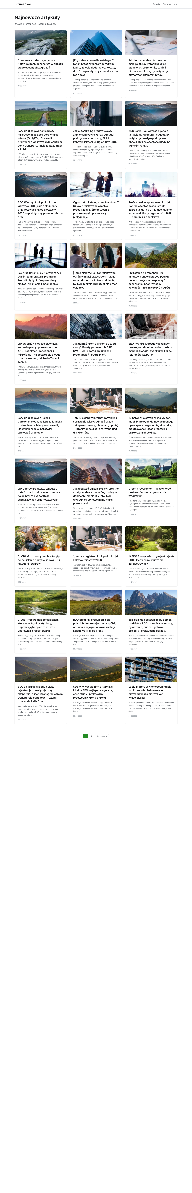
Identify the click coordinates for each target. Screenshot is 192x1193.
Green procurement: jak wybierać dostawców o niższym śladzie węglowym (150, 492)
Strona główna (170, 4)
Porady (156, 4)
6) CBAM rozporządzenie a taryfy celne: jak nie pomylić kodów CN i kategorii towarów (39, 560)
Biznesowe (22, 4)
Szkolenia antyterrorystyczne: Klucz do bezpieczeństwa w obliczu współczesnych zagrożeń (40, 64)
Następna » (102, 736)
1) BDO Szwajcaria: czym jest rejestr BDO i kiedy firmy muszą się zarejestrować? (151, 560)
